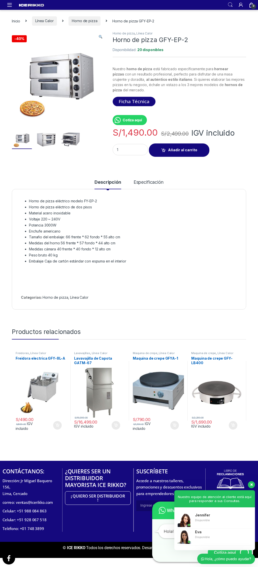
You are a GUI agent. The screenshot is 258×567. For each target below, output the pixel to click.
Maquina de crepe (145, 353)
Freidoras (22, 353)
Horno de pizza (84, 21)
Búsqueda (230, 5)
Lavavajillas (82, 353)
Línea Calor (44, 21)
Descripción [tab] (107, 182)
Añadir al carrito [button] (55, 425)
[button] (101, 37)
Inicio (16, 21)
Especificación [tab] (149, 182)
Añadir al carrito (182, 150)
